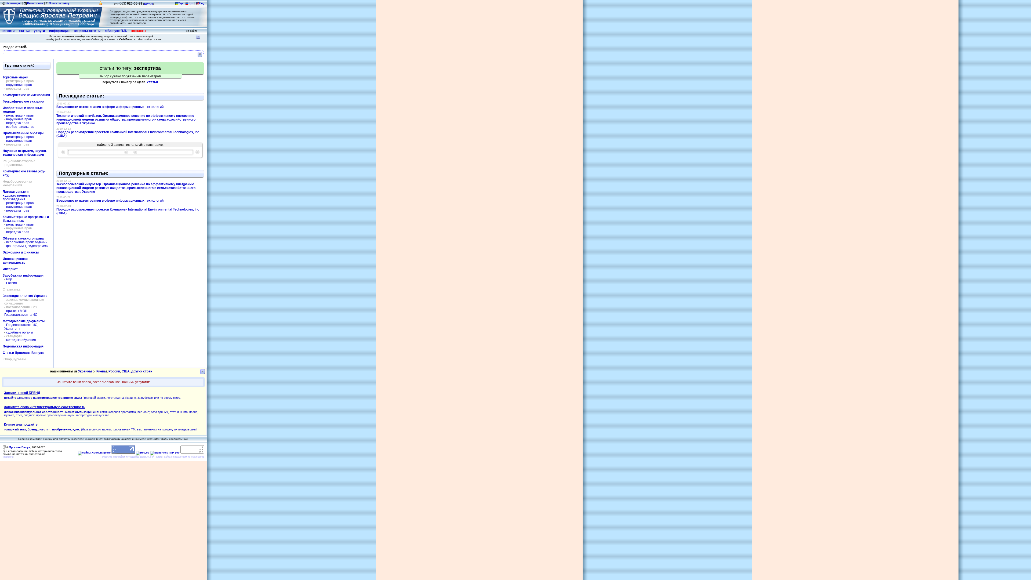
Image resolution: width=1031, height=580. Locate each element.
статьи (24, 31)
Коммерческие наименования (26, 95)
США (126, 371)
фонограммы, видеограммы (27, 246)
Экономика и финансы (21, 252)
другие (148, 3)
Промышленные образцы (23, 133)
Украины (85, 371)
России (114, 371)
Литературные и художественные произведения (16, 195)
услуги (39, 31)
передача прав (17, 123)
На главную (13, 3)
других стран (141, 371)
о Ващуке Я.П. (116, 31)
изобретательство (20, 127)
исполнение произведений (27, 242)
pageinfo (8, 456)
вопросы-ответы (87, 31)
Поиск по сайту (59, 3)
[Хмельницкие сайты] (94, 452)
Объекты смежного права (23, 238)
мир (9, 279)
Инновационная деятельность (15, 260)
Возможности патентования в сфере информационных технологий (110, 107)
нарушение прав (19, 85)
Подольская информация (23, 346)
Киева (101, 371)
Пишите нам (35, 3)
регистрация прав (20, 115)
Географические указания (23, 101)
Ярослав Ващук (19, 447)
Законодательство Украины (25, 296)
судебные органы (19, 332)
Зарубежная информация (23, 275)
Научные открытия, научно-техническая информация (25, 153)
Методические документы (24, 321)
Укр (180, 3)
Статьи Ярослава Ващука (23, 353)
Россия (11, 283)
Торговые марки (15, 77)
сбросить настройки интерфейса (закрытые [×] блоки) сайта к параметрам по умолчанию (153, 456)
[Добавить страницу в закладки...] (101, 4)
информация (59, 31)
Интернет (10, 269)
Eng (201, 3)
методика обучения (21, 340)
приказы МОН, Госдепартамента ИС (20, 313)
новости (8, 31)
